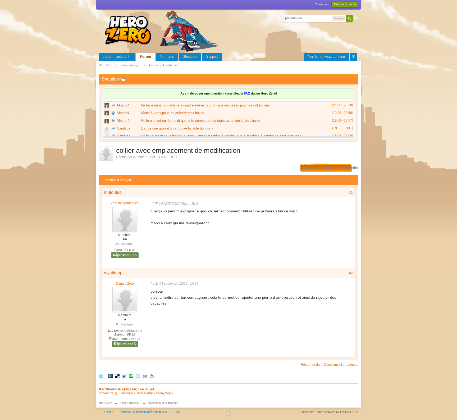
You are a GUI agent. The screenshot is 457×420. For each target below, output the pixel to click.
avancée (356, 18)
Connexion (321, 4)
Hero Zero (105, 402)
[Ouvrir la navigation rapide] (353, 57)
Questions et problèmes (163, 402)
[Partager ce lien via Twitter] (101, 376)
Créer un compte (345, 4)
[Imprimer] (145, 376)
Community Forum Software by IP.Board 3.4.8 (328, 411)
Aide (177, 411)
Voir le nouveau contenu (326, 57)
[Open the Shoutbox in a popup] (123, 79)
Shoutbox (190, 57)
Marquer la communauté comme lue (144, 411)
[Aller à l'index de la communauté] (165, 30)
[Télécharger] (152, 376)
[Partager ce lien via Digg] (110, 376)
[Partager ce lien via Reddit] (124, 376)
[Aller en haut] (228, 413)
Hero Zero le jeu (130, 402)
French (108, 411)
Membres (167, 57)
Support (212, 57)
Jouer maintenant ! (117, 57)
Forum (145, 57)
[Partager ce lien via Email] (138, 376)
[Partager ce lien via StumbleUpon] (131, 376)
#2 (351, 273)
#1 (351, 192)
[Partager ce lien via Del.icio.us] (117, 376)
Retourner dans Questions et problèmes (329, 365)
